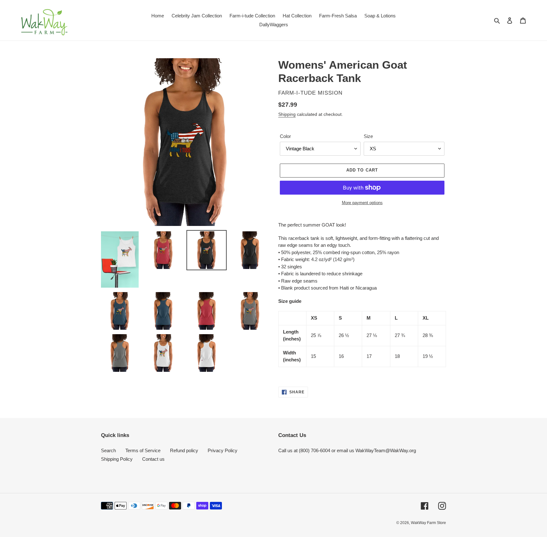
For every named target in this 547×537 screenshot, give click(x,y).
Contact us (153, 459)
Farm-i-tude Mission (310, 93)
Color (285, 136)
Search (108, 450)
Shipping (287, 114)
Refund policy (184, 450)
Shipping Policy (117, 459)
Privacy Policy (222, 450)
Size (368, 136)
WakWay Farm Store (428, 523)
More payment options (362, 202)
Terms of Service (142, 450)
